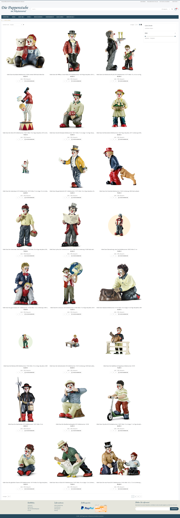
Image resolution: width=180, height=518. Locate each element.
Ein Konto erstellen (165, 1)
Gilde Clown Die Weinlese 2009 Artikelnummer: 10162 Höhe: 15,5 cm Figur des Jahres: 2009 (26, 366)
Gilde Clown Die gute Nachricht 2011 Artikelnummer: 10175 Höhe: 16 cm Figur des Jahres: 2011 (72, 191)
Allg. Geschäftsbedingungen (33, 508)
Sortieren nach (6, 24)
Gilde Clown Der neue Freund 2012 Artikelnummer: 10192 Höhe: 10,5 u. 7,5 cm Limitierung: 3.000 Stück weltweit (119, 482)
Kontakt (29, 510)
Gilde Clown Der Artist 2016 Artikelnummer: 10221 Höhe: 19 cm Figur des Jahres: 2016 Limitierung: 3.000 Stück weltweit (25, 133)
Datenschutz (30, 507)
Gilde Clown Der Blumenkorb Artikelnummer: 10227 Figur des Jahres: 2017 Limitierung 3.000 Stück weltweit (119, 133)
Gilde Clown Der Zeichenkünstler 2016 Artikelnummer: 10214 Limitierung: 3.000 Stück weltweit (72, 366)
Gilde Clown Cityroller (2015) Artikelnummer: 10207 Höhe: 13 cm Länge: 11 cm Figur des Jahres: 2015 (119, 424)
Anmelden (143, 1)
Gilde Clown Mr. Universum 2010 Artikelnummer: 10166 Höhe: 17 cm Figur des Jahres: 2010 (72, 307)
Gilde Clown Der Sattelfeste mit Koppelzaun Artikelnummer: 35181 (119, 366)
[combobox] (102, 9)
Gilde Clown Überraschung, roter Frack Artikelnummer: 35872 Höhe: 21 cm (119, 249)
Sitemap (56, 510)
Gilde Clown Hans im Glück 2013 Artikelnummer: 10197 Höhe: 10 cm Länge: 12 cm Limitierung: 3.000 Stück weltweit (72, 482)
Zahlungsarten (57, 508)
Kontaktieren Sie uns (152, 1)
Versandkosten (57, 507)
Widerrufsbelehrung (58, 505)
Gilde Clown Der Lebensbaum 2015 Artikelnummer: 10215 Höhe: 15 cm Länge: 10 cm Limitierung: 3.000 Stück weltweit (25, 191)
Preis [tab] (146, 33)
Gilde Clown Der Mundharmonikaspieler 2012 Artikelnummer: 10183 (72, 424)
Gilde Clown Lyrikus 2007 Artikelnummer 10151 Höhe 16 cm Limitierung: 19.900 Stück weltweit (72, 249)
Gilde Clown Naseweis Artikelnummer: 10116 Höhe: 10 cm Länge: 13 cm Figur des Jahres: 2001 (119, 307)
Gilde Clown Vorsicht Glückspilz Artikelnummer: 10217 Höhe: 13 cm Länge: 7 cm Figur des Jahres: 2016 (72, 133)
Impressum (30, 505)
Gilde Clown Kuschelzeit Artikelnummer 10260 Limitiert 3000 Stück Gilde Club (25, 74)
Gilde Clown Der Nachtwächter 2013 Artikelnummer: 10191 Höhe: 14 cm (25, 424)
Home (1, 20)
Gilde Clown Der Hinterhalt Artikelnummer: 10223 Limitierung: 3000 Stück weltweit (119, 191)
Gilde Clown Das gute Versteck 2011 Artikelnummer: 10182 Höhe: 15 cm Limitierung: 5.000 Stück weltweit (25, 307)
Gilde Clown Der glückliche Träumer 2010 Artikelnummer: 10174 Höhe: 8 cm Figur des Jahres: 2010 (25, 482)
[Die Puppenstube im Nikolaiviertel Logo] (14, 9)
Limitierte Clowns (149, 28)
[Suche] (172, 9)
